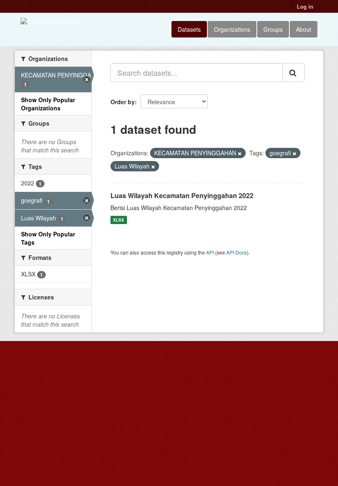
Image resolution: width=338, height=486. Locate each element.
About (303, 29)
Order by (122, 102)
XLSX (118, 220)
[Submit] (293, 72)
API (210, 252)
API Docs (236, 252)
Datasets (189, 29)
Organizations (232, 29)
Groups (273, 29)
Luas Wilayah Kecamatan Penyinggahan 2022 (182, 195)
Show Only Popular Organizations (48, 104)
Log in (305, 6)
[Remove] (240, 153)
